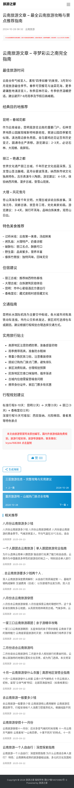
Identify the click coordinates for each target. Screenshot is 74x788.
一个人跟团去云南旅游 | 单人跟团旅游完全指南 (35, 548)
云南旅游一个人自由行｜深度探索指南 (29, 747)
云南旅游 (30, 29)
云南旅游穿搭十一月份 (18, 722)
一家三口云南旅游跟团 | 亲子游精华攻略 (30, 623)
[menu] (68, 4)
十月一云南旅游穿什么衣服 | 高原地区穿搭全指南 (36, 672)
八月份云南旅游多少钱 (18, 523)
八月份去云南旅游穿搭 (18, 598)
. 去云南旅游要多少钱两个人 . (23, 573)
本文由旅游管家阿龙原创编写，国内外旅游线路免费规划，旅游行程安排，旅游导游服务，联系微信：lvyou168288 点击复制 (36, 438)
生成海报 (13, 469)
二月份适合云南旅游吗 (18, 648)
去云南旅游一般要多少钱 (19, 697)
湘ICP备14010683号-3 (55, 780)
